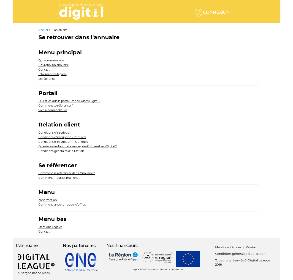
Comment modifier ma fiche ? (59, 177)
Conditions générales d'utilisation (61, 151)
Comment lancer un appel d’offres (62, 204)
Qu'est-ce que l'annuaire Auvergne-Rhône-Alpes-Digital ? (77, 146)
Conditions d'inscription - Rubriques (63, 141)
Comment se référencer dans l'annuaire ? (66, 173)
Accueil (43, 30)
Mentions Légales (50, 227)
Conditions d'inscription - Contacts (62, 137)
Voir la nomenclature (52, 110)
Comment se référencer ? (56, 105)
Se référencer (47, 78)
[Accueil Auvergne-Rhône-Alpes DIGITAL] (81, 11)
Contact (44, 69)
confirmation (47, 200)
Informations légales (52, 74)
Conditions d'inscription (54, 132)
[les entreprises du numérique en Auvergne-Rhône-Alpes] (36, 263)
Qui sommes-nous (51, 60)
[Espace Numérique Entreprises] (81, 262)
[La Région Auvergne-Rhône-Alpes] (123, 256)
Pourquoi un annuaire (53, 65)
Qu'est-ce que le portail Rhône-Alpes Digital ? (69, 101)
